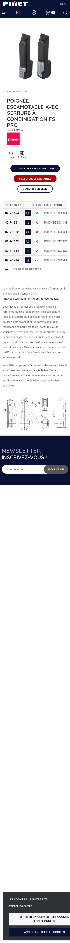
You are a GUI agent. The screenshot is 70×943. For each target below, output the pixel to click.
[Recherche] (65, 12)
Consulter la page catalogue (35, 168)
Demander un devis (35, 188)
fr (61, 4)
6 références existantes (35, 178)
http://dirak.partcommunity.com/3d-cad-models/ (31, 298)
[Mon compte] (33, 12)
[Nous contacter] (18, 12)
